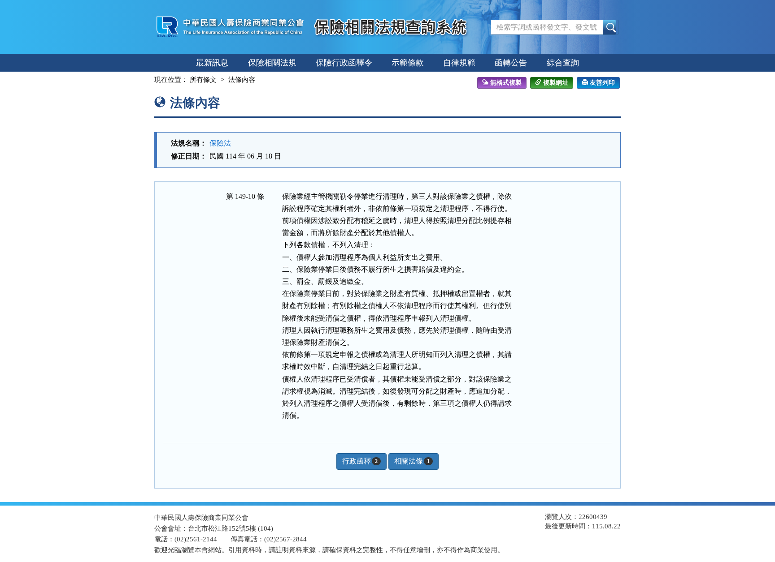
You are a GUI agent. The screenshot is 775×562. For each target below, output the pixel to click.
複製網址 (555, 82)
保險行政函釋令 (344, 62)
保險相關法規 (272, 62)
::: (146, 79)
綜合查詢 (563, 62)
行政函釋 (360, 461)
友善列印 (602, 82)
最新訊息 (212, 62)
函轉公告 (511, 62)
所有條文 (203, 79)
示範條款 (408, 62)
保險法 (220, 143)
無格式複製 (506, 82)
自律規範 (459, 62)
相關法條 (412, 461)
